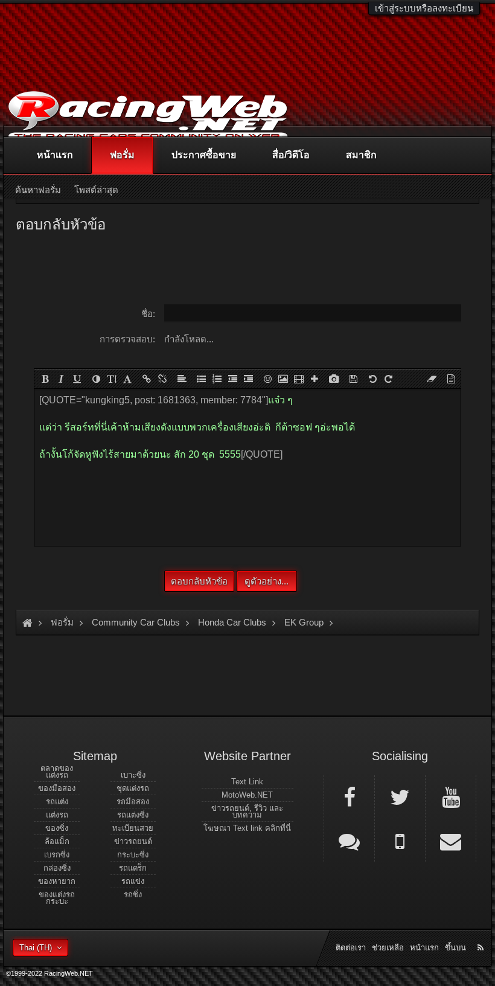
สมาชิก (361, 155)
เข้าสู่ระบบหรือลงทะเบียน (424, 8)
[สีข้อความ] (96, 378)
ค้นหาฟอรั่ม (38, 190)
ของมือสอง (56, 788)
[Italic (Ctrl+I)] (61, 378)
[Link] (146, 378)
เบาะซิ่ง (133, 775)
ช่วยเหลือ (388, 947)
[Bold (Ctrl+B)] (45, 378)
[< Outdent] (232, 378)
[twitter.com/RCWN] (400, 796)
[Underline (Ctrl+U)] (76, 378)
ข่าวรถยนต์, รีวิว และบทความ (247, 811)
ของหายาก (56, 881)
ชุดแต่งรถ (133, 788)
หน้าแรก (55, 155)
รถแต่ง (57, 801)
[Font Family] (127, 378)
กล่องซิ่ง (57, 867)
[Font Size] (111, 378)
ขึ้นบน (455, 947)
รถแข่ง (132, 881)
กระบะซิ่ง (132, 854)
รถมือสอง (133, 801)
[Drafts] (353, 378)
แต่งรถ (57, 814)
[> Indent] (248, 378)
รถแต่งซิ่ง (132, 814)
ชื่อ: (148, 314)
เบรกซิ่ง (56, 854)
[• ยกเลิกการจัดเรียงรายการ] (201, 378)
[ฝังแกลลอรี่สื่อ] (334, 378)
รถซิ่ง (133, 894)
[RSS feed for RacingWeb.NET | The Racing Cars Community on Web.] (481, 934)
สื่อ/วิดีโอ (291, 155)
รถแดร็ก (133, 867)
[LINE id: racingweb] (349, 840)
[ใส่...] (314, 378)
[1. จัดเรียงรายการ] (216, 378)
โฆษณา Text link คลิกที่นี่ (247, 828)
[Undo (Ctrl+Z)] (372, 378)
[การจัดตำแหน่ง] (181, 378)
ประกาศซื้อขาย (203, 155)
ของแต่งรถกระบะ (57, 898)
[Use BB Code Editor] (451, 378)
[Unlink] (162, 378)
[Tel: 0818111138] (400, 840)
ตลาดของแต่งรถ (56, 772)
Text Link (247, 781)
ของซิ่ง (56, 828)
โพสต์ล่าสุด (96, 190)
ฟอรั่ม (122, 155)
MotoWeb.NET (247, 794)
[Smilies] (267, 378)
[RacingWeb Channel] (451, 796)
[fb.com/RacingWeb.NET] (349, 796)
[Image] (283, 378)
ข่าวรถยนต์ (133, 841)
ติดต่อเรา (351, 947)
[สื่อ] (299, 378)
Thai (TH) (35, 947)
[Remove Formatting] (431, 378)
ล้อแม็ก (57, 841)
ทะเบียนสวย (132, 828)
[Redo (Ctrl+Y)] (388, 378)
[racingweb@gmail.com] (451, 840)
